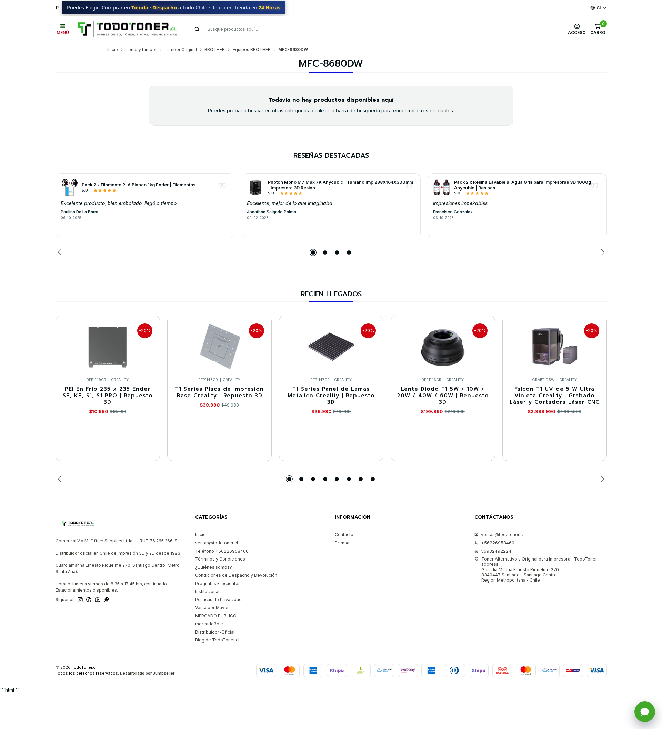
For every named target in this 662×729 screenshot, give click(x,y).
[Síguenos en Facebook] (89, 600)
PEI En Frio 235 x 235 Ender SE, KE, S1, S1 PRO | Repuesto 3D (108, 396)
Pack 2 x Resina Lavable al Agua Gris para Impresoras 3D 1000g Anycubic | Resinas (522, 185)
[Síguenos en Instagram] (80, 600)
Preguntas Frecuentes (218, 583)
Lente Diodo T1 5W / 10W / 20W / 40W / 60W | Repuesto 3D (443, 396)
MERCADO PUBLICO (216, 615)
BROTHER (214, 50)
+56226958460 (497, 542)
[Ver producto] (69, 187)
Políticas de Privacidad (218, 599)
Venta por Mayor (212, 607)
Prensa (342, 542)
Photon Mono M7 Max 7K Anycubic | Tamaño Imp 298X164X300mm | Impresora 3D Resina (340, 185)
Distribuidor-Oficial (214, 632)
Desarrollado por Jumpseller (147, 673)
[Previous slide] (61, 252)
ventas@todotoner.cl (216, 542)
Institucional (207, 591)
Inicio (112, 50)
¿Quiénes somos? (213, 567)
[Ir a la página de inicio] (127, 29)
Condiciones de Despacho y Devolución (236, 575)
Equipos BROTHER (252, 50)
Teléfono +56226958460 (222, 551)
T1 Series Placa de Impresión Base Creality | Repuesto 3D (219, 393)
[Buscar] (197, 29)
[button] (313, 252)
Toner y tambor (141, 50)
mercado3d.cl (209, 623)
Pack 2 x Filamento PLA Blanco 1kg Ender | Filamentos (138, 184)
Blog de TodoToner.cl (217, 640)
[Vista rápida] (149, 345)
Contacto (344, 534)
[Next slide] (601, 252)
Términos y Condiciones (220, 559)
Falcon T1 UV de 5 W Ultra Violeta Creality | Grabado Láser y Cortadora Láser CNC (555, 396)
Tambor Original (180, 50)
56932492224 (496, 551)
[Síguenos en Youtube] (97, 600)
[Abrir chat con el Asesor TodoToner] (644, 711)
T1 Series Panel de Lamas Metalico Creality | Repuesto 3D (331, 396)
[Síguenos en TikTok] (106, 600)
